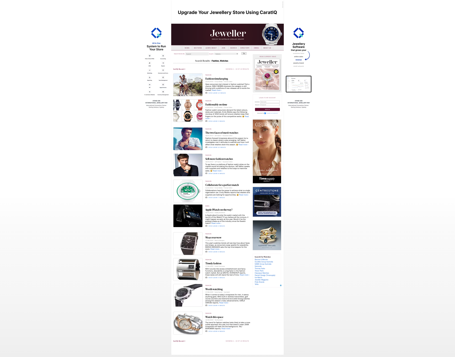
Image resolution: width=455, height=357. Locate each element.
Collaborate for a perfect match (222, 185)
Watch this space (214, 317)
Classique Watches (262, 273)
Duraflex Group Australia (264, 262)
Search (233, 48)
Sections (198, 48)
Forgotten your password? (272, 113)
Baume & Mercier (261, 260)
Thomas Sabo (260, 269)
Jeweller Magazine (261, 280)
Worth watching (214, 289)
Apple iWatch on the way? (218, 209)
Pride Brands (259, 282)
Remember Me (260, 113)
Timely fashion (213, 263)
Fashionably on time (216, 104)
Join (223, 48)
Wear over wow (213, 237)
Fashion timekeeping (216, 78)
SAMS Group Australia (263, 264)
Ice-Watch (258, 278)
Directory (245, 48)
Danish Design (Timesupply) (265, 275)
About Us (267, 48)
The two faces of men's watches (221, 132)
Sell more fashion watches (219, 158)
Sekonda (258, 266)
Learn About (211, 48)
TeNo (257, 284)
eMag (256, 48)
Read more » (217, 90)
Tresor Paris (259, 271)
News (187, 48)
